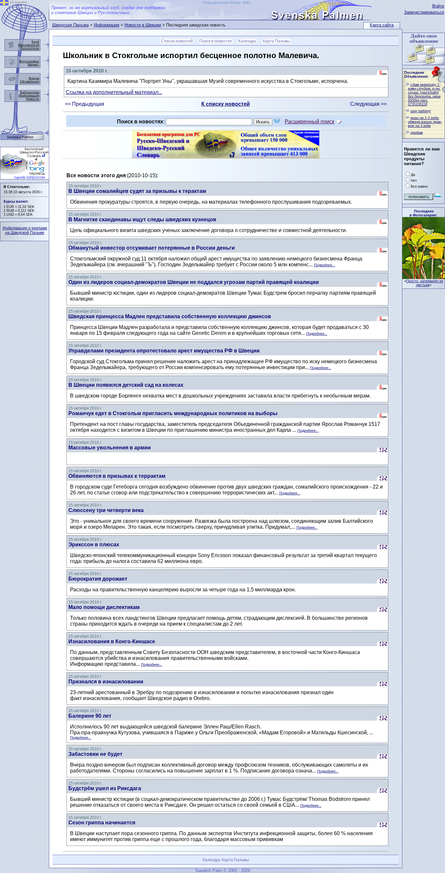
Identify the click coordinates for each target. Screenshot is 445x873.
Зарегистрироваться (424, 12)
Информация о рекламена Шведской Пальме (25, 230)
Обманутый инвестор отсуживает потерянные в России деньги (151, 248)
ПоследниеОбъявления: (416, 74)
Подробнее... (324, 265)
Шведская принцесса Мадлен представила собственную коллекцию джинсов (169, 316)
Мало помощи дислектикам (104, 607)
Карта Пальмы (276, 41)
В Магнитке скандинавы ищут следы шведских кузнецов (142, 219)
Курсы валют (15, 201)
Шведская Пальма (70, 25)
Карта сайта (382, 25)
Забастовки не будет (95, 754)
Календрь (247, 41)
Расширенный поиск (309, 121)
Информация (106, 25)
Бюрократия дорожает (97, 579)
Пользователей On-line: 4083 (226, 3)
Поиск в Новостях (215, 41)
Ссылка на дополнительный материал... (114, 92)
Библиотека (29, 92)
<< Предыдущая (84, 104)
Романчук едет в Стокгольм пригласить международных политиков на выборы (173, 413)
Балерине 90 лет (89, 716)
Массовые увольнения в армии (109, 447)
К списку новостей (225, 104)
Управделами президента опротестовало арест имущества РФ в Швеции (164, 350)
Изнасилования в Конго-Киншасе (111, 641)
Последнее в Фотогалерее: (423, 213)
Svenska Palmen (20, 137)
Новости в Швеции (142, 25)
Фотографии (29, 61)
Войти (438, 6)
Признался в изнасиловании (105, 681)
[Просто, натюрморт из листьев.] (423, 277)
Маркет (33, 64)
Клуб (35, 41)
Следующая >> (368, 104)
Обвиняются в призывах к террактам (116, 476)
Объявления (29, 81)
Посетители (29, 48)
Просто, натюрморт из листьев (424, 283)
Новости (32, 99)
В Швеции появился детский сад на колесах (125, 385)
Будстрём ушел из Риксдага (104, 788)
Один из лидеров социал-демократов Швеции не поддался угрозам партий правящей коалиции (193, 282)
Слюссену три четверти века (106, 510)
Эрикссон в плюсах (93, 544)
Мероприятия (28, 45)
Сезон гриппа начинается (101, 822)
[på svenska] (4, 4)
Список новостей (177, 41)
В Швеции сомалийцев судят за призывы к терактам (137, 191)
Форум (34, 78)
